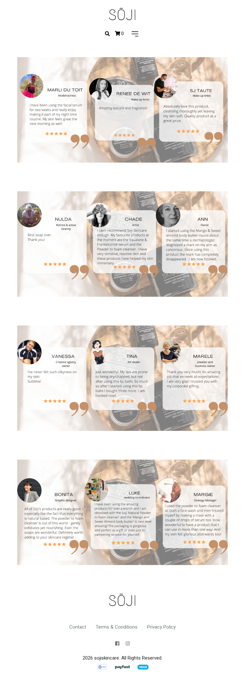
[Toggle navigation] (133, 34)
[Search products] (107, 34)
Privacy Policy (161, 627)
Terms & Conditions (116, 627)
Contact (77, 627)
